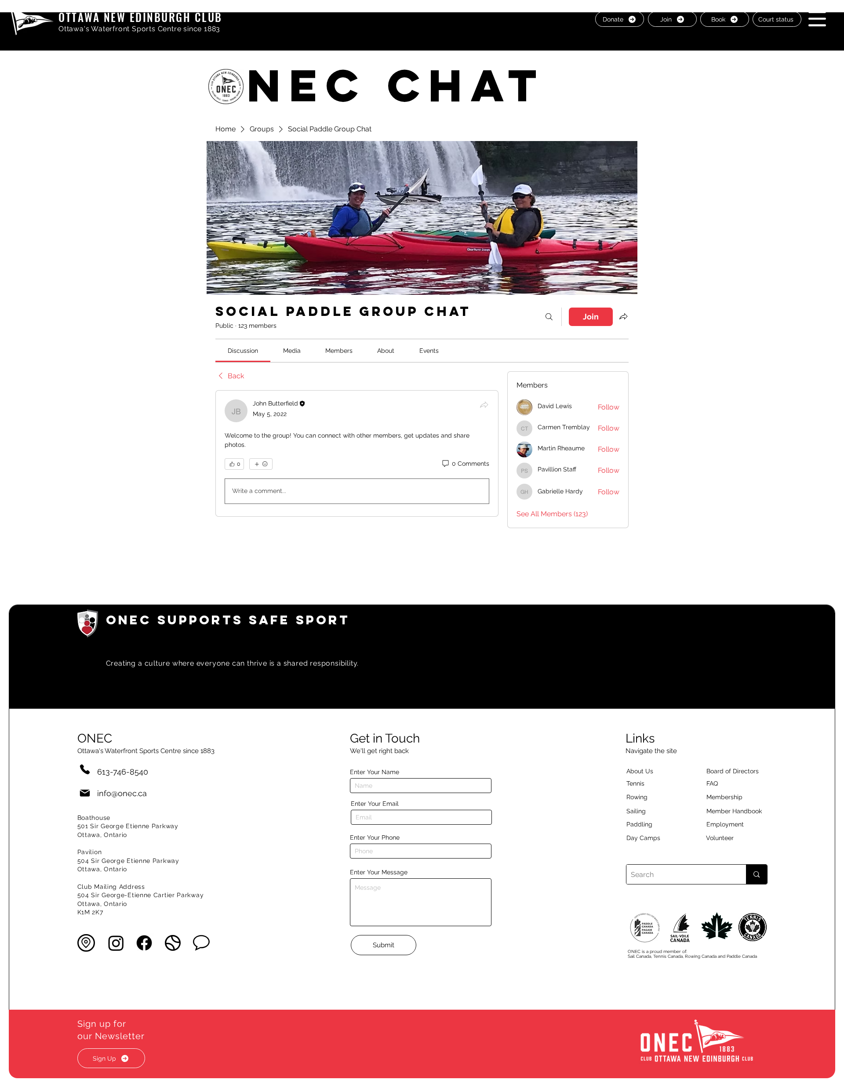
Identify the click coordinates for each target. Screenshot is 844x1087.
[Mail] (85, 793)
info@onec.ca (122, 793)
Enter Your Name (374, 772)
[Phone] (85, 769)
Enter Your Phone (375, 837)
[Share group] (623, 316)
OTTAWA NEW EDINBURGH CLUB (140, 17)
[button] (817, 18)
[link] (243, 350)
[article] (356, 453)
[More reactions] (261, 464)
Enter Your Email (375, 804)
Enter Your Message (378, 872)
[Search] (549, 317)
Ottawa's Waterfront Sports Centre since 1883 (139, 29)
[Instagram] (116, 943)
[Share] (484, 404)
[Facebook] (144, 943)
